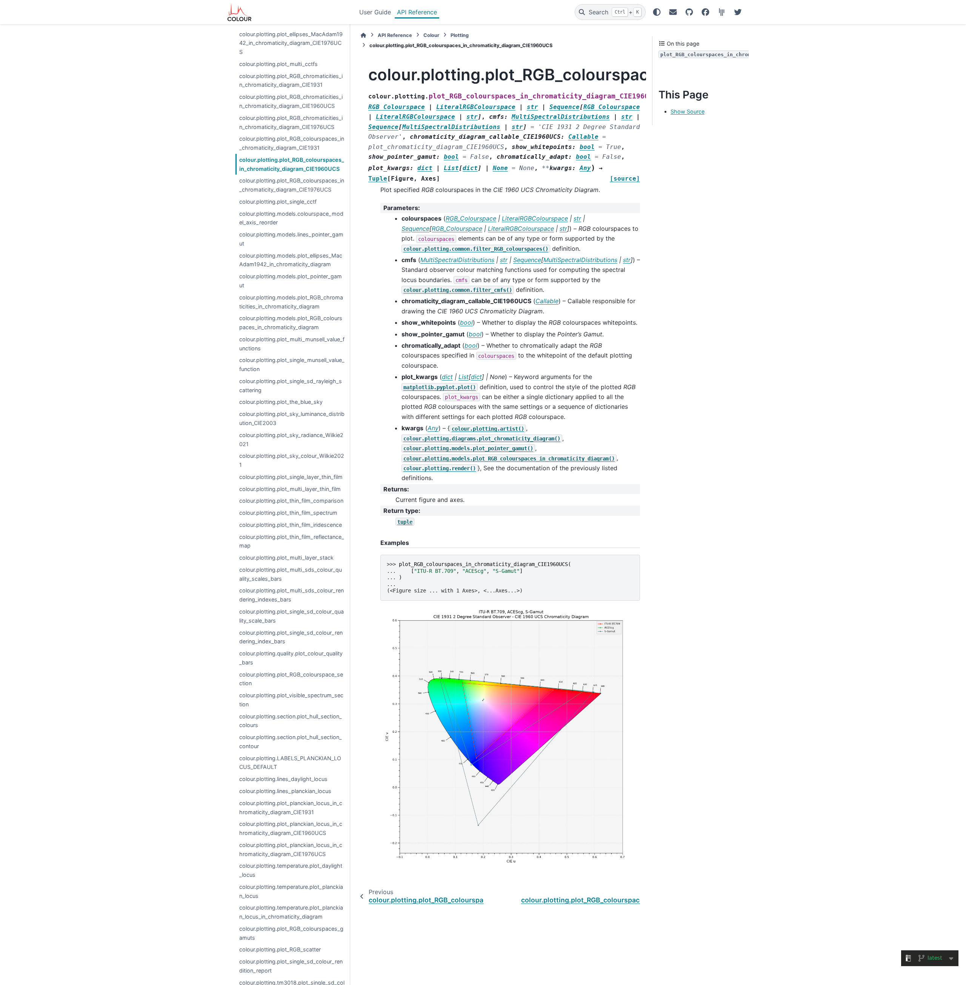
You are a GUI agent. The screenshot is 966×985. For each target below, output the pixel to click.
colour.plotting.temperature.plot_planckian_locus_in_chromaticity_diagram (291, 912)
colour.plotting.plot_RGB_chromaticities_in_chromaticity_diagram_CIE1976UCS (291, 122)
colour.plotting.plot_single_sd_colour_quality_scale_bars (291, 616)
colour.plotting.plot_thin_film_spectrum (288, 513)
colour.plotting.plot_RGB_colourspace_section (291, 679)
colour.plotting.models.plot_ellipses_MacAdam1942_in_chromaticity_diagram (290, 260)
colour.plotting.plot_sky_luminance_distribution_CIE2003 (292, 419)
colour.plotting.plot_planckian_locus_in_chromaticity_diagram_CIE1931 (290, 807)
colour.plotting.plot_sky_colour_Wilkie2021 (291, 460)
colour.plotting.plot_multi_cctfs (278, 64)
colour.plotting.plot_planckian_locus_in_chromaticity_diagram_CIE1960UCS (290, 828)
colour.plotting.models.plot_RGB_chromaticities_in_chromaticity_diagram (291, 302)
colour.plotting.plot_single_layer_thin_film (291, 477)
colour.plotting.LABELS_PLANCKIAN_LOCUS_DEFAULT (290, 762)
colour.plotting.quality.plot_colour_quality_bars (291, 658)
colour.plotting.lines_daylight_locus (283, 779)
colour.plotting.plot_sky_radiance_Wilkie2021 (291, 439)
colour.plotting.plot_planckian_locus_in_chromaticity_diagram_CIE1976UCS (290, 849)
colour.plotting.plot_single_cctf (278, 201)
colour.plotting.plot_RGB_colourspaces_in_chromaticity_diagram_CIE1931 (291, 143)
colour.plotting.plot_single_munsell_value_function (292, 365)
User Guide (375, 12)
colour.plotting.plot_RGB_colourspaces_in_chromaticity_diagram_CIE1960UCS (291, 164)
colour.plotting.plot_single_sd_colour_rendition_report (291, 966)
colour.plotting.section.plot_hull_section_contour (290, 742)
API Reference (417, 12)
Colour (431, 35)
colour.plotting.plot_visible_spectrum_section (291, 700)
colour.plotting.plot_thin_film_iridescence (290, 525)
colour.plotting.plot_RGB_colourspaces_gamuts (291, 933)
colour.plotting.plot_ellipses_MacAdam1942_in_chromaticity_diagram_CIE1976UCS (291, 43)
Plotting (460, 35)
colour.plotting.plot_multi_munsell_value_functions (292, 343)
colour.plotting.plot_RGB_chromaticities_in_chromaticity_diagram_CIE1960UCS (291, 101)
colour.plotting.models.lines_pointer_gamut (291, 239)
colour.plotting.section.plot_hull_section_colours (290, 721)
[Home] (363, 35)
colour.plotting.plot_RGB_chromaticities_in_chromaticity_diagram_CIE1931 (291, 80)
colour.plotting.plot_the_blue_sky (281, 402)
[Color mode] (656, 12)
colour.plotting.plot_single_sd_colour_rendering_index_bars (291, 637)
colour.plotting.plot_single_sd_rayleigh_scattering (290, 385)
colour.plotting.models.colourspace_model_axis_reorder (291, 218)
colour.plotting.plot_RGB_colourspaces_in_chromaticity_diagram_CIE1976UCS (291, 185)
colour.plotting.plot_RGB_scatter (280, 950)
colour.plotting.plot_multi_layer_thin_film (290, 489)
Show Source (688, 112)
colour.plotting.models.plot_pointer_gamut (290, 281)
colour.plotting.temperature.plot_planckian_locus (291, 891)
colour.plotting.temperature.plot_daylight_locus (290, 870)
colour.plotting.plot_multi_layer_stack (286, 558)
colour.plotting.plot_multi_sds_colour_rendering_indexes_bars (291, 595)
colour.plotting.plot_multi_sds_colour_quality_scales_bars (290, 574)
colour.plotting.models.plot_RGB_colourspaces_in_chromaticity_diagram (290, 323)
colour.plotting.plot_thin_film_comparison (291, 501)
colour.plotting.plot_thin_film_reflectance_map (291, 541)
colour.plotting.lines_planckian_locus (285, 791)
